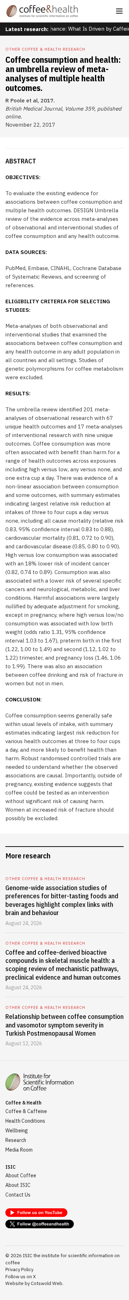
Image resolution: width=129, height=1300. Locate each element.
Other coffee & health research (45, 49)
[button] (119, 11)
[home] (42, 11)
